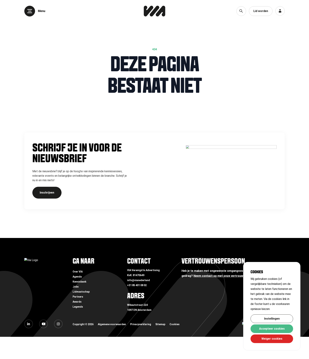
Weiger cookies (271, 338)
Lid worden (260, 11)
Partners (78, 296)
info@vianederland (138, 280)
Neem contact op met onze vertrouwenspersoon (226, 276)
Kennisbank (79, 281)
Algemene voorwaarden (112, 324)
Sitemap (160, 324)
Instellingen (272, 318)
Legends (78, 306)
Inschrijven (47, 192)
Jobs (76, 286)
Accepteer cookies (272, 328)
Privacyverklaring (140, 324)
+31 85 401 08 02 (137, 285)
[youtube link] (43, 324)
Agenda (77, 276)
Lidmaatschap (81, 291)
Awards (77, 301)
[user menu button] (280, 11)
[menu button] (29, 11)
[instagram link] (58, 324)
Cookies (175, 324)
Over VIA (78, 271)
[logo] (154, 11)
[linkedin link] (28, 324)
